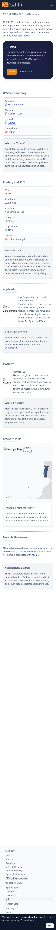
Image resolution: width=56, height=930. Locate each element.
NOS (10, 230)
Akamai (12, 113)
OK (49, 925)
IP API (12, 71)
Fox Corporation (11, 25)
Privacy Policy (27, 920)
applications (23, 35)
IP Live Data (26, 71)
